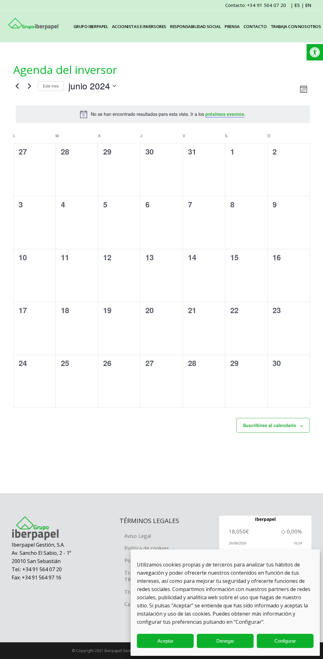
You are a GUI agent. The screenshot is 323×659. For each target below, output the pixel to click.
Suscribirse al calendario (269, 425)
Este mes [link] (51, 85)
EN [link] (308, 5)
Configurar (285, 641)
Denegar (225, 641)
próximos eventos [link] (224, 114)
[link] (315, 52)
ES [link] (297, 5)
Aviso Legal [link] (137, 535)
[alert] (163, 114)
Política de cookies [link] (146, 548)
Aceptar (165, 641)
